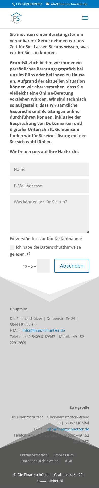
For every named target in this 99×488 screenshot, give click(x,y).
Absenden (72, 265)
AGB (68, 460)
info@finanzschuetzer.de (44, 330)
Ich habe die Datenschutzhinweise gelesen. (45, 250)
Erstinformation (34, 455)
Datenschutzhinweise (39, 460)
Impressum (64, 455)
